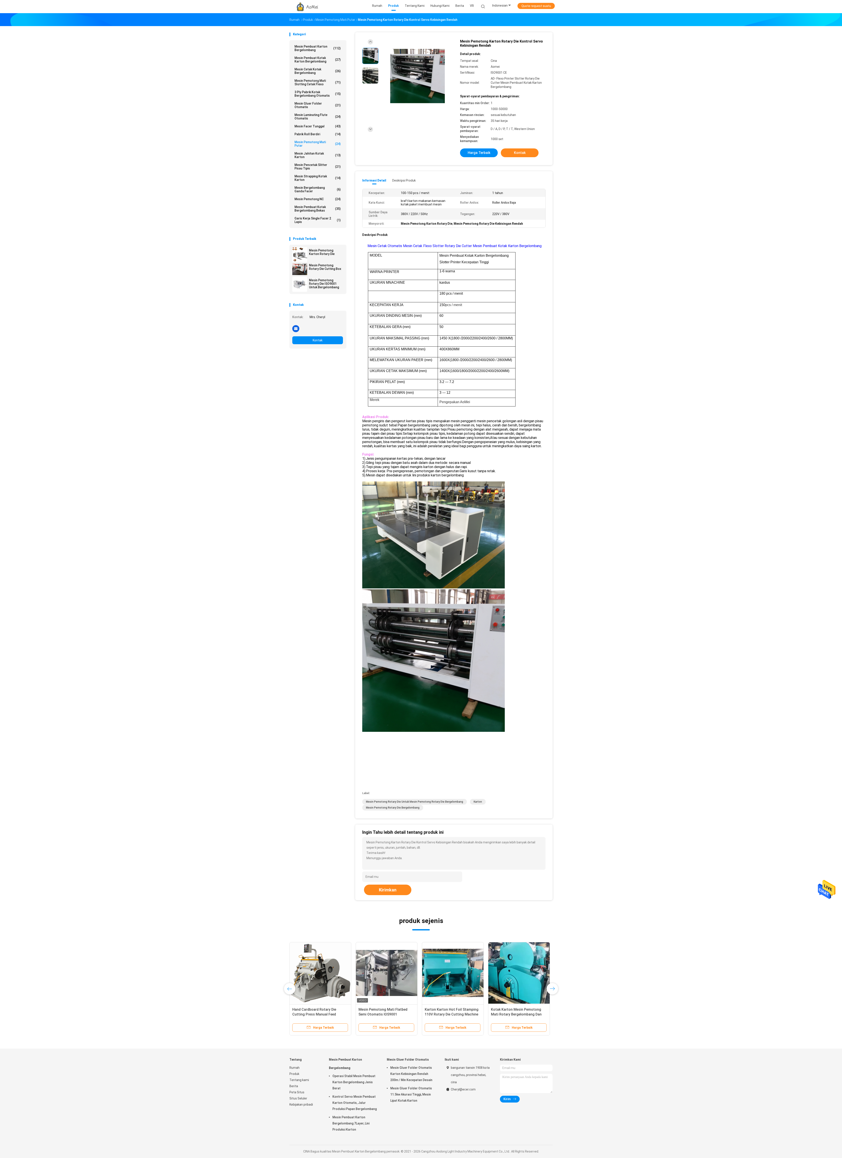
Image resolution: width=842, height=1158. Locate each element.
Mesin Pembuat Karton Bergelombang (317, 48)
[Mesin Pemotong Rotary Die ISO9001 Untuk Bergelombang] (299, 284)
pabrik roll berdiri (317, 134)
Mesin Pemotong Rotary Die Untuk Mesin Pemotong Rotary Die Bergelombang (414, 801)
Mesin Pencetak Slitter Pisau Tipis (317, 166)
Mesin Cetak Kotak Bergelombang (317, 71)
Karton (478, 801)
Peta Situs (296, 1092)
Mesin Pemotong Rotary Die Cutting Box (325, 267)
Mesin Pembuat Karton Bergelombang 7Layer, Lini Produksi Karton (350, 1123)
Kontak (318, 340)
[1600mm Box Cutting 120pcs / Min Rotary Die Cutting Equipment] (452, 973)
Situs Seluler (298, 1098)
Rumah (294, 1067)
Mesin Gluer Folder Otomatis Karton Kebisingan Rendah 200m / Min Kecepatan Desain (411, 1074)
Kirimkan (387, 890)
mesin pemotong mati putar (317, 143)
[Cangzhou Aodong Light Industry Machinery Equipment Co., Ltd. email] (295, 328)
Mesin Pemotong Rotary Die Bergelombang (392, 807)
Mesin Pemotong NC (317, 199)
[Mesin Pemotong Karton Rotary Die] (299, 254)
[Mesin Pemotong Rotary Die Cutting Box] (299, 269)
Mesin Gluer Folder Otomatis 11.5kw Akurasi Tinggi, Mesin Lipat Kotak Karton (411, 1094)
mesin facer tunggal (317, 126)
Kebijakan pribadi (301, 1104)
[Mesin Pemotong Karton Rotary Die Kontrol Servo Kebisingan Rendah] (417, 76)
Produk (294, 1074)
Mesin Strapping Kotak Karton (317, 178)
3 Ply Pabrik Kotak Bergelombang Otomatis (317, 93)
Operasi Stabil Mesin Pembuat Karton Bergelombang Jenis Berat (353, 1082)
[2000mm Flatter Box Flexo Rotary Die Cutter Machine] (320, 973)
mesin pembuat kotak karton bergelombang (317, 59)
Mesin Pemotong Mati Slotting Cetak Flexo (317, 82)
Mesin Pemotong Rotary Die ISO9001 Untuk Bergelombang (324, 283)
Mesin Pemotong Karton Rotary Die (322, 252)
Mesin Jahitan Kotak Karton (317, 155)
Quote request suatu (536, 6)
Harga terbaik (479, 153)
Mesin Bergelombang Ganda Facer (317, 189)
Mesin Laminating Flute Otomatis (317, 116)
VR (472, 5)
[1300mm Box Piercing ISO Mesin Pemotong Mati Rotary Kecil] (519, 973)
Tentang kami (299, 1080)
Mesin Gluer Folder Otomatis (317, 105)
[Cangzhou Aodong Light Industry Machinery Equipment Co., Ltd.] (306, 6)
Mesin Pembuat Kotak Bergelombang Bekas (317, 208)
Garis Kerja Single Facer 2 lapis (317, 220)
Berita (293, 1086)
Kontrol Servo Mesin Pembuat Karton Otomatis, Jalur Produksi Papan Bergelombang (354, 1103)
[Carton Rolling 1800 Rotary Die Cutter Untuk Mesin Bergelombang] (386, 973)
